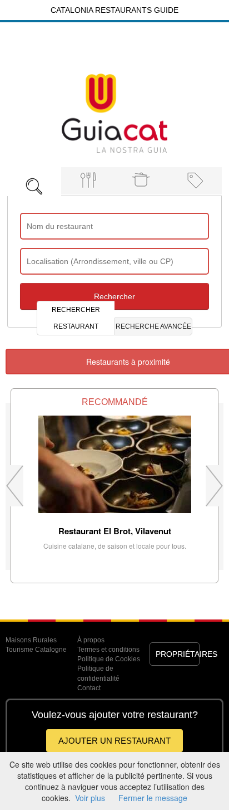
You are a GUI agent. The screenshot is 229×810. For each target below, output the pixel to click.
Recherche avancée (153, 326)
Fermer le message (152, 797)
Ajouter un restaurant (114, 740)
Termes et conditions (108, 649)
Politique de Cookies (108, 659)
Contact (89, 688)
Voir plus (90, 797)
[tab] (34, 178)
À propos (90, 640)
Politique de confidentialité (98, 673)
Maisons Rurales (31, 640)
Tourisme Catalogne (36, 649)
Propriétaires (178, 654)
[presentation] (34, 181)
